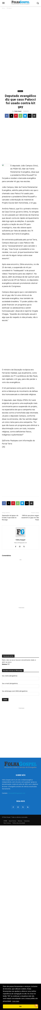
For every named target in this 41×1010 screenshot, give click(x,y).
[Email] (30, 116)
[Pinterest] (16, 116)
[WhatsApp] (20, 116)
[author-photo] (20, 537)
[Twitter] (23, 807)
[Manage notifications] (36, 1005)
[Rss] (28, 807)
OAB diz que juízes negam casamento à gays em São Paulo (30, 518)
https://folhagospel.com (20, 542)
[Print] (34, 116)
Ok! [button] (20, 1006)
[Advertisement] (20, 32)
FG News (9, 8)
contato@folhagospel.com (16, 793)
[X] (11, 116)
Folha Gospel (17, 111)
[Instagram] (20, 546)
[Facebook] (7, 116)
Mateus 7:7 (5, 664)
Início (3, 8)
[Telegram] (25, 116)
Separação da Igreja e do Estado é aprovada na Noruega (10, 518)
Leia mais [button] (15, 1001)
